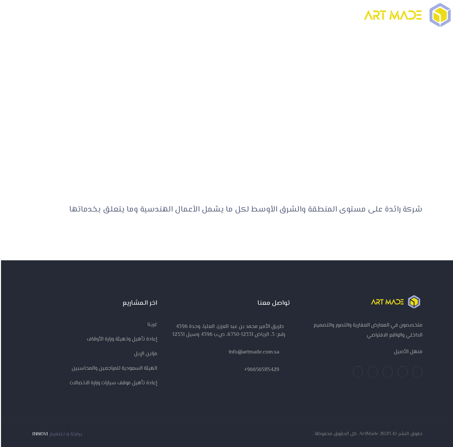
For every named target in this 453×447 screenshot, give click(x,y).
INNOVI (39, 434)
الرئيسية (333, 15)
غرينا (151, 325)
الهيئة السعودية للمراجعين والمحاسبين (113, 368)
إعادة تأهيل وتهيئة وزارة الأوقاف (121, 339)
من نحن (160, 15)
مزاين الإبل (144, 354)
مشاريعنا (270, 15)
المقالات (189, 15)
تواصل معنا (123, 15)
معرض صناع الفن (226, 15)
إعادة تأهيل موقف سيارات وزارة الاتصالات (112, 383)
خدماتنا (305, 15)
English (35, 15)
